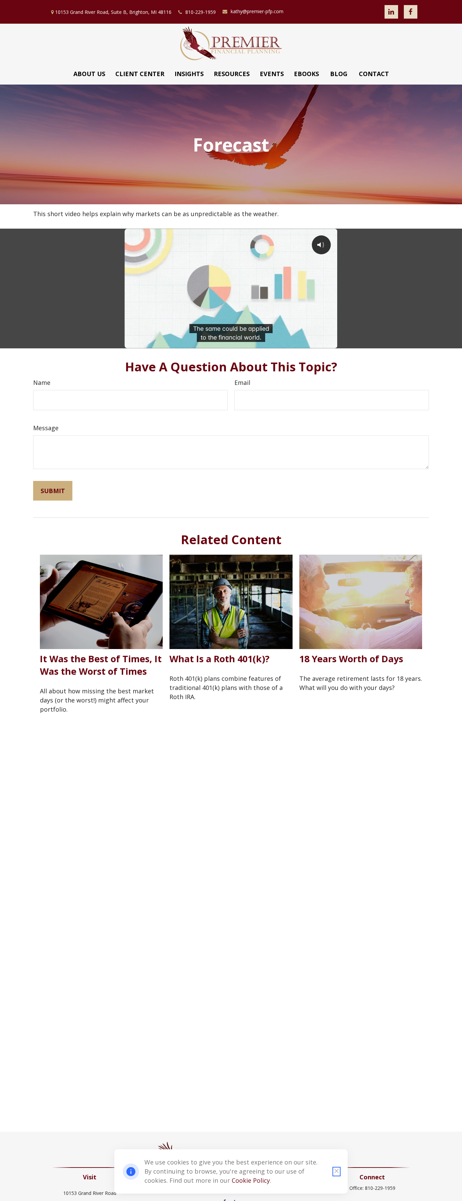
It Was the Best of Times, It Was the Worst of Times (101, 664)
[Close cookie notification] (336, 1171)
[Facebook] (410, 12)
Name (41, 382)
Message (46, 428)
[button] (89, 74)
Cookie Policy (251, 1180)
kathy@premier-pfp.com (257, 11)
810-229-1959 (200, 12)
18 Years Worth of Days (351, 658)
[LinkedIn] (391, 12)
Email (242, 382)
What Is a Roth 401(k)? (219, 658)
